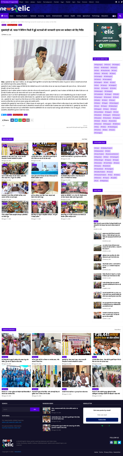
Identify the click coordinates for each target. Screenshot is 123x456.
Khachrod (98, 124)
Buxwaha (98, 118)
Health (73, 16)
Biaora (98, 73)
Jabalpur (33, 2)
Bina (97, 85)
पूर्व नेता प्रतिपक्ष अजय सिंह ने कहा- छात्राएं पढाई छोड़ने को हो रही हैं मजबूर (43, 196)
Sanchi (112, 130)
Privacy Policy (108, 452)
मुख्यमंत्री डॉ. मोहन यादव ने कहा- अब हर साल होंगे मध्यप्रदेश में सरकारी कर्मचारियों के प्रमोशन (14, 157)
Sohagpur (116, 64)
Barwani (114, 67)
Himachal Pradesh (101, 175)
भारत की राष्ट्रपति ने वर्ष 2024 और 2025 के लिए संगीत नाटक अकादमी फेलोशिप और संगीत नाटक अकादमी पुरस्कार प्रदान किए (112, 294)
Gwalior (39, 2)
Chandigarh (110, 169)
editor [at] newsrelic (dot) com (11, 422)
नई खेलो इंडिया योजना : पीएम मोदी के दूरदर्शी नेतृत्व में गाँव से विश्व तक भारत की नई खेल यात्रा (44, 157)
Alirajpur (109, 94)
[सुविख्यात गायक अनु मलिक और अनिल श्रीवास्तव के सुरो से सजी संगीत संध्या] (97, 257)
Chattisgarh (115, 157)
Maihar (98, 103)
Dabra (105, 100)
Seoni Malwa (99, 112)
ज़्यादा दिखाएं (84, 139)
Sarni (97, 106)
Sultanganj (109, 91)
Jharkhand (107, 166)
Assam (110, 172)
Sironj (114, 70)
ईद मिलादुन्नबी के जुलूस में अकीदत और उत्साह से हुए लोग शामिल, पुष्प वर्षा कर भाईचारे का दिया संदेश (15, 360)
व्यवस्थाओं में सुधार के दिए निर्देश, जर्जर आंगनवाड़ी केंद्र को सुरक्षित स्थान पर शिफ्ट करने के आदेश (45, 392)
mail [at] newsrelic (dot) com (11, 428)
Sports (48, 16)
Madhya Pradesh (21, 16)
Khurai (116, 97)
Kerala (117, 163)
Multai (104, 127)
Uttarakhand (99, 169)
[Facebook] (12, 120)
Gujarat (109, 160)
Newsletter (117, 452)
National (33, 16)
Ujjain (74, 2)
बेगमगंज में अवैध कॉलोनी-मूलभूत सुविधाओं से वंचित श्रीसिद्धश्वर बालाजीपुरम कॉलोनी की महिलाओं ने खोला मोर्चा (106, 392)
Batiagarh (107, 115)
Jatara (105, 121)
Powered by (97, 425)
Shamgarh (99, 82)
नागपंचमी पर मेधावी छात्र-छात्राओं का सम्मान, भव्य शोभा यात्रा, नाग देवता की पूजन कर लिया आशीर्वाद (111, 314)
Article (97, 2)
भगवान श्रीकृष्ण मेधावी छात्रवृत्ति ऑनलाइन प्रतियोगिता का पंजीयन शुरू (14, 215)
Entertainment (57, 16)
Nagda (105, 103)
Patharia (98, 79)
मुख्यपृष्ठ (3, 22)
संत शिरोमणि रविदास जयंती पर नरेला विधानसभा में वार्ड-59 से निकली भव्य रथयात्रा (72, 177)
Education (104, 16)
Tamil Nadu (108, 163)
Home (6, 16)
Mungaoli (98, 109)
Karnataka (99, 163)
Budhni (98, 100)
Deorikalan (108, 118)
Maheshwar (114, 106)
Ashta (97, 88)
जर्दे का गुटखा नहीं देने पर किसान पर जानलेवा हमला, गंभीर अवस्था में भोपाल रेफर (45, 360)
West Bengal (99, 160)
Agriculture (86, 16)
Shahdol (68, 2)
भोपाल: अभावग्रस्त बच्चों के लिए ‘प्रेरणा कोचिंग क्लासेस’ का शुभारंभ (65, 409)
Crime (79, 16)
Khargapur (108, 124)
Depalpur (117, 118)
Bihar (106, 157)
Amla (116, 112)
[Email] (28, 120)
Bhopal (21, 2)
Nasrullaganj (114, 103)
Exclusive (84, 2)
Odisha (118, 175)
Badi (107, 82)
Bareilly (105, 73)
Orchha (114, 88)
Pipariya (104, 85)
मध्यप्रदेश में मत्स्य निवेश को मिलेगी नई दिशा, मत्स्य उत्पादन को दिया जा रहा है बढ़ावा (14, 196)
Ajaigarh (109, 112)
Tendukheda (99, 94)
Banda (116, 94)
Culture (66, 16)
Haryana (98, 166)
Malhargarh (109, 76)
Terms (101, 452)
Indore (27, 2)
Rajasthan (98, 157)
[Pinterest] (24, 120)
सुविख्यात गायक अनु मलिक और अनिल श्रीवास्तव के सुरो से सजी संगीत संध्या (111, 256)
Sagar (62, 2)
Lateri (113, 82)
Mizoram (98, 178)
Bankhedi (98, 115)
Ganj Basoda (106, 70)
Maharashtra (99, 151)
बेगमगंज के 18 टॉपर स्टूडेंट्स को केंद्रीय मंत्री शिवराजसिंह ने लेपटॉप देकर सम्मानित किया (16, 392)
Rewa (79, 2)
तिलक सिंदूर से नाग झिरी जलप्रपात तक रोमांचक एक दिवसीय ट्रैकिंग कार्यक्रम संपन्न (73, 215)
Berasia (108, 64)
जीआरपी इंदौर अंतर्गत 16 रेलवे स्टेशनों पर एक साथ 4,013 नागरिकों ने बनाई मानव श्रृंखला (112, 265)
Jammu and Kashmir (112, 154)
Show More (118, 329)
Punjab (116, 160)
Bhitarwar (116, 115)
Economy (41, 16)
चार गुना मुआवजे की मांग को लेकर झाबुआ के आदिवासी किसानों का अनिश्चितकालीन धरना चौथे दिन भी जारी (112, 304)
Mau (97, 127)
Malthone (117, 124)
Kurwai (113, 100)
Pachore (98, 130)
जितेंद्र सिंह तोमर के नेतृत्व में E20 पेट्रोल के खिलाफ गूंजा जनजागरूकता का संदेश (112, 275)
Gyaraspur (99, 97)
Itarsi (97, 67)
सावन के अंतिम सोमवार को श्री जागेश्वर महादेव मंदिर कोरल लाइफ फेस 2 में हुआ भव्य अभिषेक (14, 177)
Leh (97, 181)
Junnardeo (113, 121)
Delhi (108, 151)
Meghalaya (105, 181)
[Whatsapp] (20, 120)
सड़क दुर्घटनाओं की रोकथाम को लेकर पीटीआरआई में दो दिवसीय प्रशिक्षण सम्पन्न (44, 177)
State (11, 16)
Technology (96, 16)
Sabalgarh (113, 85)
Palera (106, 109)
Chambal (56, 2)
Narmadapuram (47, 2)
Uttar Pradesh (100, 154)
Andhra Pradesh (100, 172)
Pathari (114, 109)
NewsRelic (18, 452)
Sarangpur (99, 133)
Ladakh (114, 178)
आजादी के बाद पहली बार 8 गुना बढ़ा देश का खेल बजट (74, 156)
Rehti (105, 130)
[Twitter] (16, 120)
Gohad (98, 121)
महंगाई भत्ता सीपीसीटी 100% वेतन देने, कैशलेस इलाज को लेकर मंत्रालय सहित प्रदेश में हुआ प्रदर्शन (74, 196)
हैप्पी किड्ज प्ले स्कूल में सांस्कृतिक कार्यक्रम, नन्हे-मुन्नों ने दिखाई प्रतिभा (44, 215)
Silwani (113, 73)
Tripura (107, 178)
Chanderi (105, 88)
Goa (111, 175)
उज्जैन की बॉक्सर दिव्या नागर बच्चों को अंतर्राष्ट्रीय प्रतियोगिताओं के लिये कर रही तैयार (112, 284)
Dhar (97, 70)
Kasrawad (108, 97)
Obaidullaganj (113, 127)
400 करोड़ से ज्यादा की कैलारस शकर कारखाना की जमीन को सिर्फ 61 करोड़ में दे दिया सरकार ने (112, 247)
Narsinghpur (107, 79)
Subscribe (102, 420)
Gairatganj (99, 76)
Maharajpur (99, 91)
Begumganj (99, 64)
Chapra (105, 106)
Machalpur (105, 67)
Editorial (91, 2)
